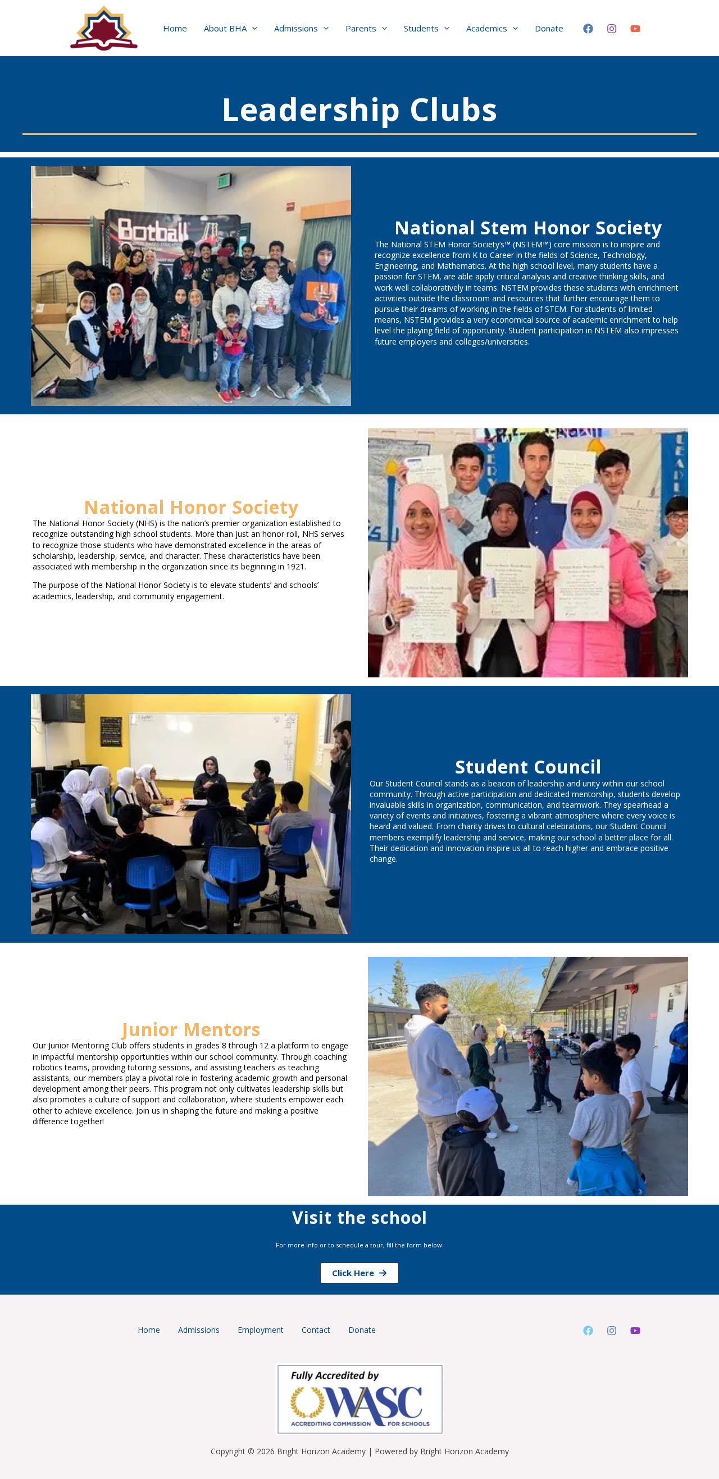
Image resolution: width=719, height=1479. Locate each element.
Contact (316, 1329)
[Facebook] (588, 29)
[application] (252, 28)
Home (149, 1329)
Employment (261, 1329)
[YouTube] (635, 29)
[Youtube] (635, 1331)
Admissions (199, 1329)
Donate (362, 1329)
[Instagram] (612, 29)
